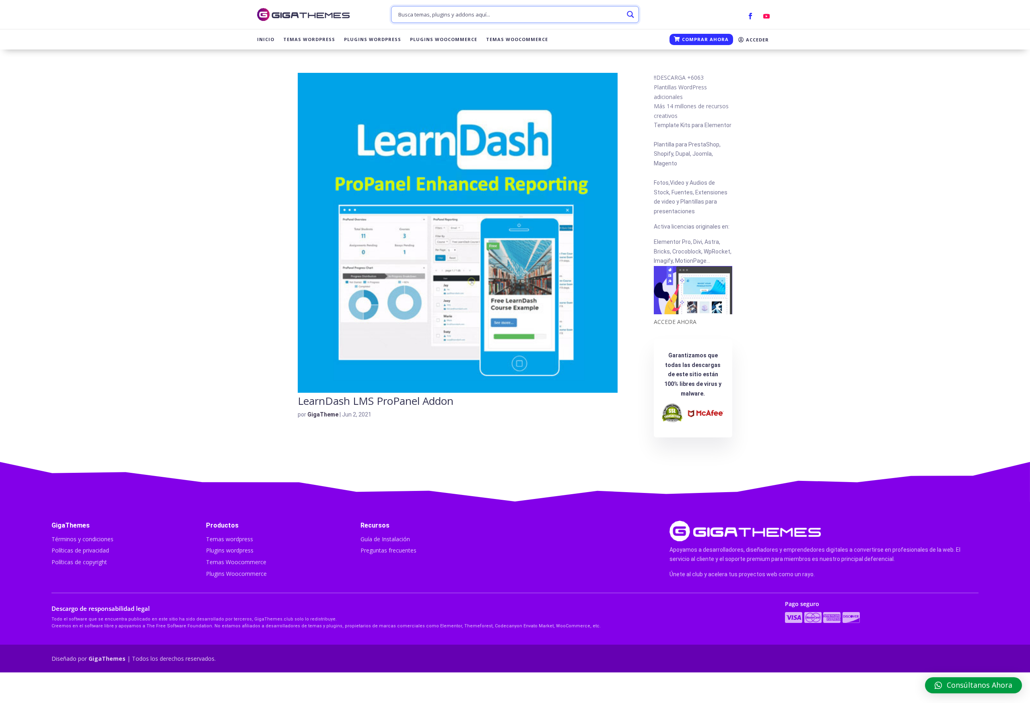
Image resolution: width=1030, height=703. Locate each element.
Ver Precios (691, 688)
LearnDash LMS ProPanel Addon (375, 401)
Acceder (756, 40)
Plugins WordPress (372, 39)
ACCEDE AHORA (675, 322)
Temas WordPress (309, 39)
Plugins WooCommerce (443, 39)
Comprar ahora (704, 39)
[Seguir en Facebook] (750, 16)
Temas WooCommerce (517, 39)
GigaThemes (107, 658)
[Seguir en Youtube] (766, 16)
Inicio (265, 39)
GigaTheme (322, 414)
